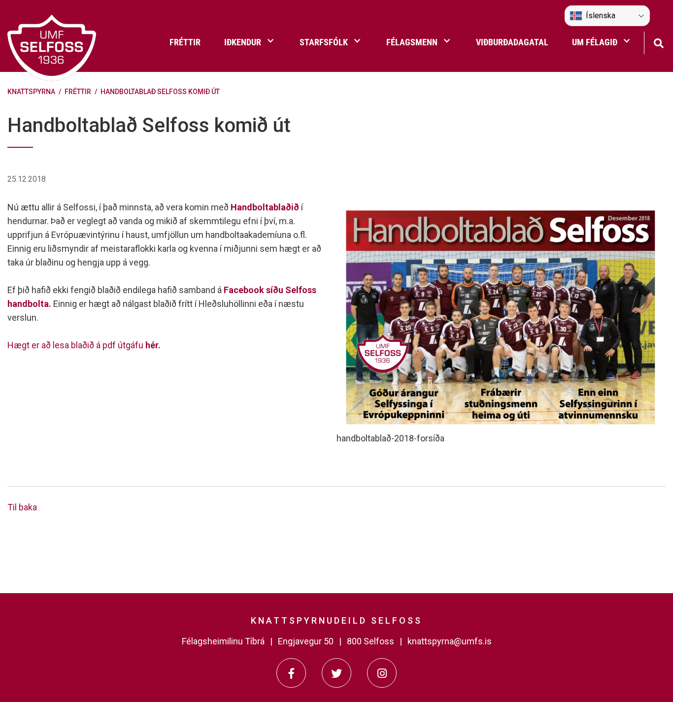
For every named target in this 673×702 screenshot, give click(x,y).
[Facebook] (291, 673)
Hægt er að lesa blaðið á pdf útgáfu (84, 345)
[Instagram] (382, 673)
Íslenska (600, 15)
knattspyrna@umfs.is (449, 641)
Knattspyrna (31, 92)
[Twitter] (336, 673)
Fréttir (78, 92)
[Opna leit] (658, 42)
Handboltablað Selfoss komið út (160, 92)
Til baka (22, 507)
